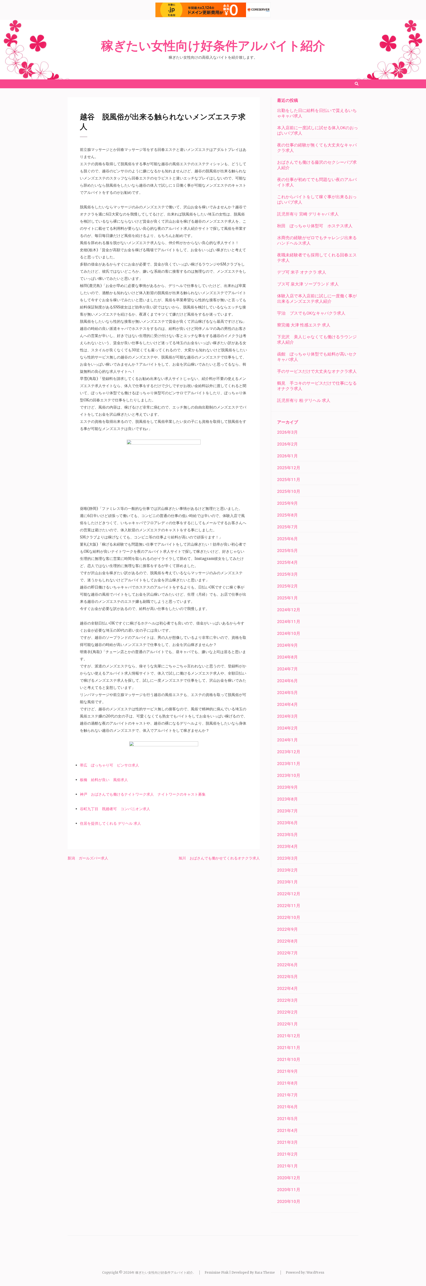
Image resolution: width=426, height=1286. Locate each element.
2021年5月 (287, 1118)
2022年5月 (287, 976)
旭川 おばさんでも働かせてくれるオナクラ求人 (219, 858)
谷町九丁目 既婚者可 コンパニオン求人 (115, 808)
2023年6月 (287, 822)
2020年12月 (288, 1177)
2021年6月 (287, 1106)
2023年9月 (287, 787)
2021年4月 (287, 1130)
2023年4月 (287, 846)
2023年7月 (287, 810)
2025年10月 (288, 491)
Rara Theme (265, 1272)
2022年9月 (287, 929)
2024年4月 (287, 704)
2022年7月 (287, 952)
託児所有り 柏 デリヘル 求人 (303, 400)
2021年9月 (287, 1071)
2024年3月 (287, 716)
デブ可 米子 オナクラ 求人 (301, 272)
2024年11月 (288, 621)
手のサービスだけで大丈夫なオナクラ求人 (317, 371)
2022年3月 (287, 1000)
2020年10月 (288, 1201)
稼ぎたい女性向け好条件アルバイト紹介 (213, 46)
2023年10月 (288, 775)
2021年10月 (288, 1059)
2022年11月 (288, 905)
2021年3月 (287, 1142)
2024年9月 (287, 645)
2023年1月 (287, 881)
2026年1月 (287, 455)
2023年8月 (287, 799)
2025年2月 (287, 586)
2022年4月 (287, 988)
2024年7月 (287, 668)
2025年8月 (287, 515)
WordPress (315, 1272)
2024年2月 (287, 728)
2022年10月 (288, 917)
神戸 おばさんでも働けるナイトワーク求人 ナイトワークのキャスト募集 (143, 794)
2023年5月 (287, 834)
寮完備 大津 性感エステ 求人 (303, 324)
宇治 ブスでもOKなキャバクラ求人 (311, 313)
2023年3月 (287, 858)
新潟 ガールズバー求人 (88, 858)
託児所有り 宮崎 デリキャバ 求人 (308, 214)
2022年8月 (287, 941)
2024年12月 (288, 609)
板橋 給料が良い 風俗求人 (104, 779)
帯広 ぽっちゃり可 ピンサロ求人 (109, 765)
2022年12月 (288, 893)
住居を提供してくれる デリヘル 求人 (110, 823)
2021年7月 (287, 1094)
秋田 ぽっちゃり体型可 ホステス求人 (315, 225)
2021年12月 (288, 1035)
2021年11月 (288, 1047)
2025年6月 (287, 538)
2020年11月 (288, 1189)
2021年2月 (287, 1154)
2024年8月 (287, 657)
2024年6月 (287, 680)
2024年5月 (287, 692)
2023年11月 (288, 763)
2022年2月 (287, 1012)
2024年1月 (287, 739)
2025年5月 (287, 550)
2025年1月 (287, 597)
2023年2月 (287, 870)
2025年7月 (287, 526)
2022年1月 (287, 1023)
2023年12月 (288, 751)
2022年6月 (287, 964)
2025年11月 (288, 479)
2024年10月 (288, 633)
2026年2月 (287, 444)
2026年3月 (287, 432)
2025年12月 (288, 467)
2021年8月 (287, 1083)
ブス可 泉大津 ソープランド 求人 (308, 284)
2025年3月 (287, 574)
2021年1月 (287, 1165)
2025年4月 (287, 562)
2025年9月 (287, 503)
